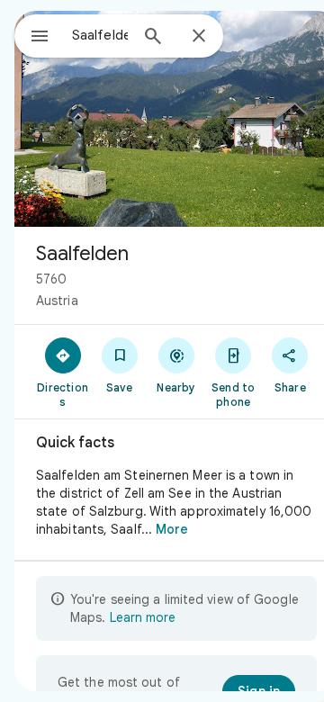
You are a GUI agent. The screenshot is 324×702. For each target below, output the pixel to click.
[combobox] (100, 35)
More (172, 529)
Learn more (143, 617)
